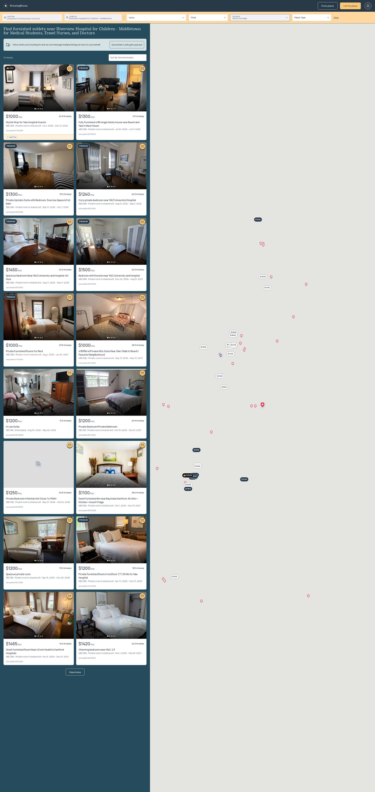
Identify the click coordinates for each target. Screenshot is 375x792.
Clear (336, 17)
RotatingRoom (19, 6)
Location (11, 16)
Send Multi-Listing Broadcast (126, 44)
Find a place (327, 5)
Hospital (73, 16)
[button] (260, 243)
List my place (350, 5)
